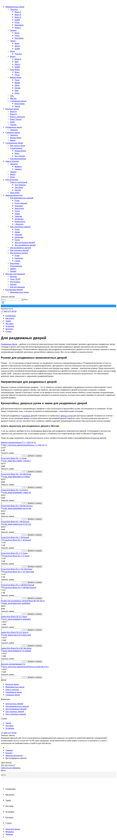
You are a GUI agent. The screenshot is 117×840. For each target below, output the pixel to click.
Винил (12, 56)
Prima (17, 22)
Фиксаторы (19, 208)
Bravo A (18, 14)
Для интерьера (11, 179)
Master (17, 82)
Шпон (12, 51)
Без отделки (20, 156)
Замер (8, 321)
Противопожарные (18, 158)
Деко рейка (15, 192)
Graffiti (17, 19)
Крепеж (18, 190)
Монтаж (13, 276)
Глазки (17, 260)
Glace (17, 85)
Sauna (17, 106)
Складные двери (12, 132)
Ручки (17, 200)
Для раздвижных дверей (25, 245)
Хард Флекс (15, 69)
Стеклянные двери (18, 101)
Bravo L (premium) (17, 116)
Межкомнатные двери (14, 6)
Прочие (13, 124)
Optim (12, 122)
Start (16, 61)
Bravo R (13, 111)
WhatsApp (9, 831)
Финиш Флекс (15, 77)
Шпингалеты (20, 221)
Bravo (17, 33)
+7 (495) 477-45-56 (8, 311)
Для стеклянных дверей (20, 226)
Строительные (16, 148)
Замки (17, 213)
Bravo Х (18, 12)
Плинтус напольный (18, 182)
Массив (13, 98)
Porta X (18, 27)
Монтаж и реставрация (15, 274)
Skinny (17, 46)
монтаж (96, 438)
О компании (10, 315)
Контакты (9, 328)
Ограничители (16, 266)
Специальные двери (14, 143)
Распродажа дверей (14, 289)
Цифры (13, 268)
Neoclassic (19, 25)
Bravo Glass (20, 103)
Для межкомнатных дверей (21, 198)
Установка (9, 326)
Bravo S (18, 17)
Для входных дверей (19, 253)
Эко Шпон (19, 187)
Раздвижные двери (13, 127)
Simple (17, 88)
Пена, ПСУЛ (15, 279)
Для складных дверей (19, 250)
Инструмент (15, 281)
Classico (18, 169)
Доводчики (14, 263)
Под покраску (20, 184)
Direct (17, 93)
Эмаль (13, 40)
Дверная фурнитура (14, 195)
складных (26, 415)
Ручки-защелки (21, 203)
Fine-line (18, 53)
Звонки (13, 271)
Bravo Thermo (16, 119)
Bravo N (13, 114)
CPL (12, 95)
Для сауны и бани (17, 145)
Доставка (9, 323)
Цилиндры (19, 219)
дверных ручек (66, 415)
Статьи (8, 331)
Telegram (9, 834)
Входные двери (12, 109)
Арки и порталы (12, 161)
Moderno (18, 166)
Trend (17, 80)
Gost (16, 90)
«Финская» (19, 224)
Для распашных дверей (25, 242)
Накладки (19, 205)
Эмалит (13, 30)
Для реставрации (17, 287)
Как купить (9, 318)
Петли (17, 211)
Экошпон (14, 9)
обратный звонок (12, 829)
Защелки (18, 216)
